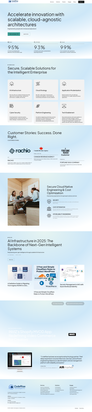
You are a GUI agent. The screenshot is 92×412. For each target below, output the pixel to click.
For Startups (57, 391)
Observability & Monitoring (45, 388)
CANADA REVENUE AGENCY (44, 157)
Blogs (75, 1)
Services (52, 1)
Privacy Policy (81, 408)
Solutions (58, 1)
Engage (69, 1)
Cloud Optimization (73, 391)
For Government (58, 388)
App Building (72, 388)
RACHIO (11, 160)
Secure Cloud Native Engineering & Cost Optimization (60, 190)
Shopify (64, 1)
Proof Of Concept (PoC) (74, 392)
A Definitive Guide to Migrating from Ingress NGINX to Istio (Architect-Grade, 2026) (18, 285)
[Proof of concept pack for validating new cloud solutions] (65, 152)
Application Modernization (45, 392)
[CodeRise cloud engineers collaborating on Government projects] (41, 149)
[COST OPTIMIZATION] (49, 209)
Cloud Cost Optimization (44, 387)
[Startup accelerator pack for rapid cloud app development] (20, 151)
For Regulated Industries (59, 390)
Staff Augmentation (73, 394)
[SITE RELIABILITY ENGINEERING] (49, 216)
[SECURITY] (49, 202)
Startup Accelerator (73, 387)
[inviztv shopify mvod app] (72, 334)
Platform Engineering (44, 390)
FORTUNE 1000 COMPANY (69, 162)
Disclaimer (76, 408)
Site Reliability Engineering (45, 391)
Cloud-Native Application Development (47, 394)
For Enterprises (57, 387)
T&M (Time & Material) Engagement (76, 390)
